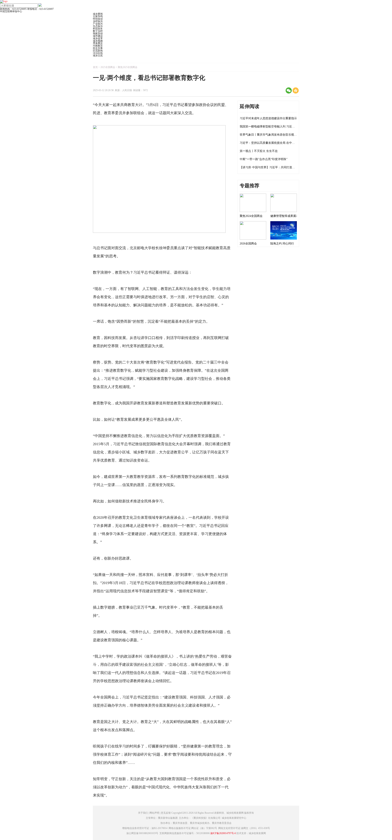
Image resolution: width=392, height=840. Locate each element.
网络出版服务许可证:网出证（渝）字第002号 (193, 828)
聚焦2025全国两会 (127, 67)
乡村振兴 (98, 21)
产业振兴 (98, 23)
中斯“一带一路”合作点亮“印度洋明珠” (263, 159)
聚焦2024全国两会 (251, 216)
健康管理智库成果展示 (284, 216)
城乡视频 (98, 40)
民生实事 (98, 48)
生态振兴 (98, 26)
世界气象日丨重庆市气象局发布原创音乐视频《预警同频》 (277, 134)
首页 (95, 67)
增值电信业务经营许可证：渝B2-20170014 (144, 828)
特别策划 (98, 18)
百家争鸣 (98, 16)
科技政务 (98, 28)
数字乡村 (98, 31)
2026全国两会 (248, 243)
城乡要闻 (98, 13)
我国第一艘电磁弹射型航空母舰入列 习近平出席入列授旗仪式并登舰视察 (286, 126)
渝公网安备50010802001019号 (142, 833)
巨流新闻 (98, 50)
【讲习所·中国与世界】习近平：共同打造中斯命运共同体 (276, 167)
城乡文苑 (98, 55)
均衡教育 (98, 45)
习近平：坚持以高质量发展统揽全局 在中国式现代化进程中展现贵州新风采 (287, 142)
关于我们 (143, 812)
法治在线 (98, 53)
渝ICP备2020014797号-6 (223, 833)
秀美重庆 (98, 43)
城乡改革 (98, 38)
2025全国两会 (107, 67)
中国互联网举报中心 (11, 11)
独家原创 (98, 33)
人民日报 (127, 90)
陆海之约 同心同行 (282, 243)
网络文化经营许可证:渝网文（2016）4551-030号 (244, 828)
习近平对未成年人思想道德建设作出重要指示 (268, 118)
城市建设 (98, 36)
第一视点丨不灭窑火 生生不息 (259, 151)
